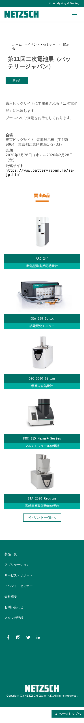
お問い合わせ (13, 607)
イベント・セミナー (41, 44)
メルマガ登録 (13, 617)
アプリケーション (17, 564)
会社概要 (10, 596)
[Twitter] (28, 637)
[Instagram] (18, 637)
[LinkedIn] (38, 637)
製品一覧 (10, 554)
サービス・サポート (18, 575)
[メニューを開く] (75, 14)
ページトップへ (70, 714)
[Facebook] (8, 637)
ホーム (17, 44)
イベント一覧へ (42, 517)
